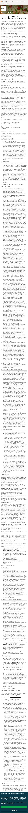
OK (14, 807)
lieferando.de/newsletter (13, 662)
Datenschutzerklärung (15, 697)
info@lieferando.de (9, 131)
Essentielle (14, 810)
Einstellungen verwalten (5, 800)
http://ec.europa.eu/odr (8, 644)
